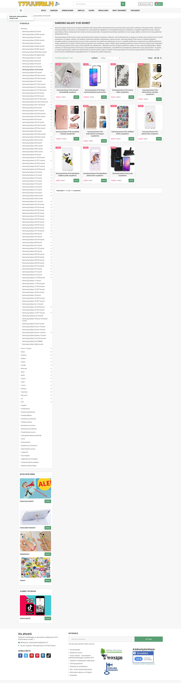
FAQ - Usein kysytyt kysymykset (81, 669)
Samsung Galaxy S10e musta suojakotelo (122, 174)
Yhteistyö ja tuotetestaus (78, 666)
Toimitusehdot (75, 650)
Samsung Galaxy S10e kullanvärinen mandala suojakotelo (150, 92)
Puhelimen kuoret (76, 653)
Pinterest (37, 655)
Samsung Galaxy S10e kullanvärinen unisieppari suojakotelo (95, 134)
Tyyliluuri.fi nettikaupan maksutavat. (82, 661)
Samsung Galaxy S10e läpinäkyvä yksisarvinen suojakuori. (95, 174)
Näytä (150, 58)
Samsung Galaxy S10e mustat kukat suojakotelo (122, 91)
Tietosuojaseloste (76, 663)
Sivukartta (73, 675)
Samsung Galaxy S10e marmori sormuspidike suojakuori (67, 91)
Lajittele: (95, 58)
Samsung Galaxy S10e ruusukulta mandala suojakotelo (67, 133)
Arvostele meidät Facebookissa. (144, 664)
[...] (34, 639)
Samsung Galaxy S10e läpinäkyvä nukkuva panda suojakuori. (67, 174)
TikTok (49, 655)
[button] (21, 17)
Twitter (26, 655)
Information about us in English (81, 672)
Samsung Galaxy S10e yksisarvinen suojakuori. (150, 133)
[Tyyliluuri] (39, 4)
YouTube (32, 655)
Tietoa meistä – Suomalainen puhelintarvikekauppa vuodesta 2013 (81, 657)
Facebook (20, 655)
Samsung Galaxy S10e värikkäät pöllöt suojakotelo (122, 133)
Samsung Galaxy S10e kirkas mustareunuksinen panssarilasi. (95, 91)
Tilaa (149, 639)
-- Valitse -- (103, 58)
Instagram (43, 655)
